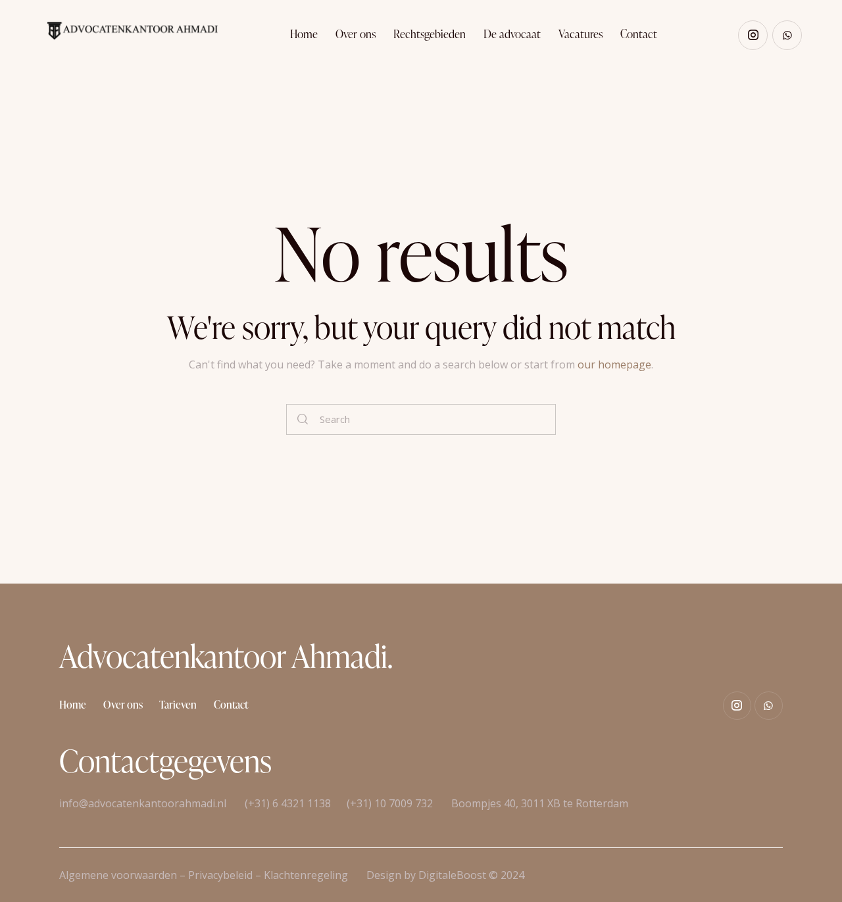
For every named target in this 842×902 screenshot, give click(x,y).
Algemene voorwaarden (118, 875)
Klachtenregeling (306, 875)
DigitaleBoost (452, 875)
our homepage (614, 364)
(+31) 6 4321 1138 (288, 803)
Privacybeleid (220, 875)
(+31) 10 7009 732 (390, 803)
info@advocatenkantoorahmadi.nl (142, 803)
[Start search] (303, 420)
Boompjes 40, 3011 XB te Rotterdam (538, 803)
